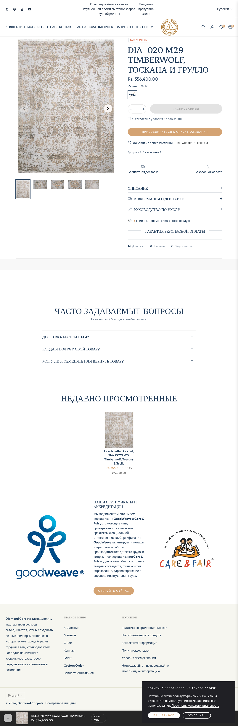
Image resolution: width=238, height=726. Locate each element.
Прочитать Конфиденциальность (195, 705)
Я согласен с (157, 119)
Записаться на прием (79, 673)
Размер (97, 716)
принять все (163, 715)
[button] (203, 27)
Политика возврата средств (142, 635)
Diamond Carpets (30, 703)
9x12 (132, 95)
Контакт (69, 650)
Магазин (70, 635)
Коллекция (71, 628)
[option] (66, 106)
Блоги (68, 658)
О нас (68, 643)
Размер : (137, 86)
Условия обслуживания (139, 658)
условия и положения (166, 119)
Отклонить (197, 715)
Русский (223, 9)
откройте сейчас (113, 590)
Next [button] (108, 108)
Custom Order (74, 665)
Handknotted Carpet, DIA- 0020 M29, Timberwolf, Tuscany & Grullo (119, 457)
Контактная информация (139, 643)
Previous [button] (24, 108)
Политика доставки (135, 650)
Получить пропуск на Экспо (146, 9)
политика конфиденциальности (144, 628)
